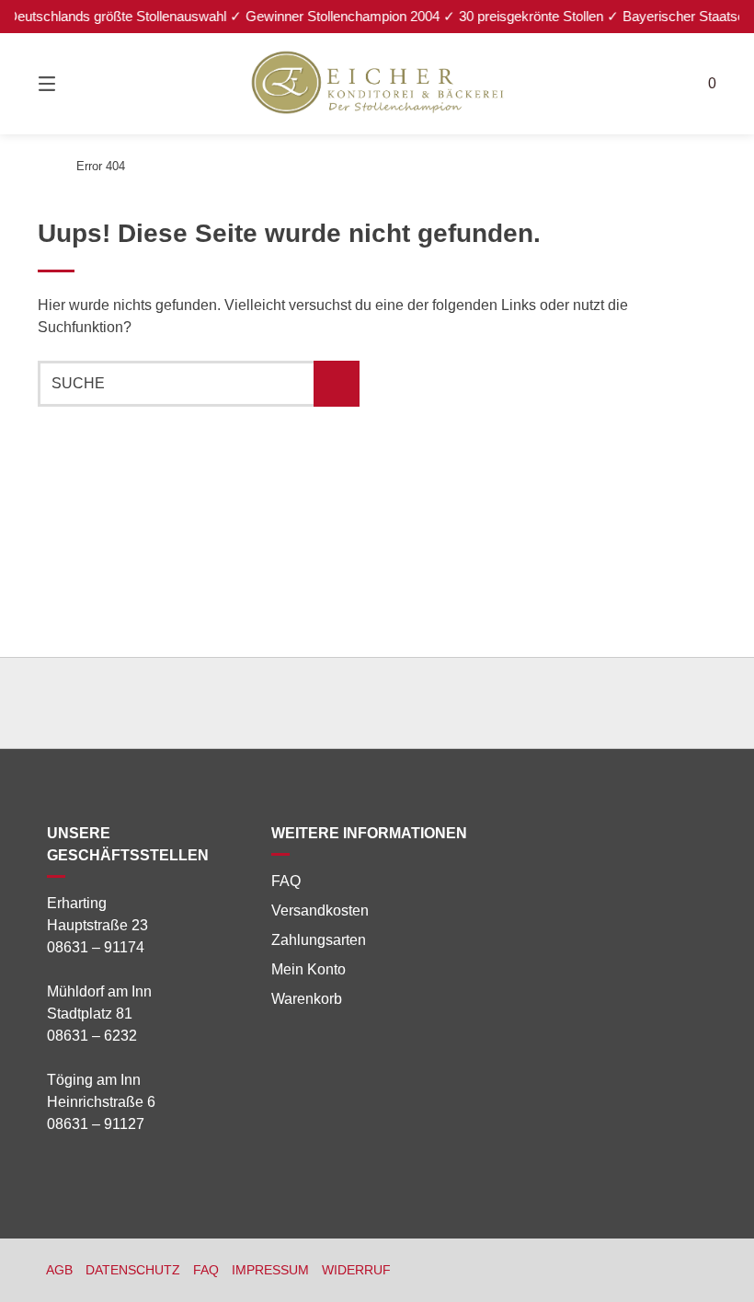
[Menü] (79, 83)
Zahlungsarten (318, 940)
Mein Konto (308, 969)
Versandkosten (320, 910)
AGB (59, 1270)
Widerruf (356, 1270)
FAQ (286, 881)
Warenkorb (306, 999)
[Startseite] (377, 83)
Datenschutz (133, 1270)
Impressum (270, 1270)
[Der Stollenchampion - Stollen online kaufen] (43, 166)
